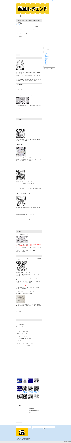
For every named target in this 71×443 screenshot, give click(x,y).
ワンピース (46, 59)
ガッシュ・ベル (46, 54)
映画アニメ (46, 62)
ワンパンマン (46, 58)
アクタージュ (46, 53)
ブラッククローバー (18, 24)
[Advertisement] (29, 48)
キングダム (46, 55)
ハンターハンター (47, 56)
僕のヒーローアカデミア (47, 61)
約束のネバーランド (47, 64)
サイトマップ (53, 0)
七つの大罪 (46, 60)
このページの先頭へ (67, 441)
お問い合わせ (45, 428)
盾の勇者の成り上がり (47, 63)
